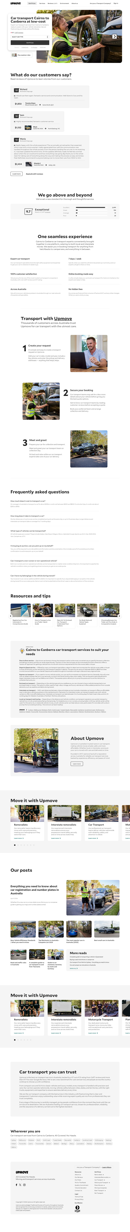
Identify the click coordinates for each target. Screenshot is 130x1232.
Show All (73, 968)
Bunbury (98, 712)
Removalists (98, 1174)
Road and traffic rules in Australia (18, 964)
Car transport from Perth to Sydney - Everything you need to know (89, 962)
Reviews (52, 3)
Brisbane (44, 710)
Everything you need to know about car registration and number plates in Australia (35, 889)
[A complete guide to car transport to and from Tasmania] (37, 954)
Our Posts (78, 1180)
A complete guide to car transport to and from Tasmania (36, 965)
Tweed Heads (65, 710)
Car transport (99, 1180)
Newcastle (73, 710)
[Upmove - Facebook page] (16, 1185)
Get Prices (32, 3)
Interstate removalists (102, 1177)
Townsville (34, 712)
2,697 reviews (19, 32)
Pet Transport (99, 1193)
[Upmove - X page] (20, 1185)
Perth (50, 710)
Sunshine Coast (90, 710)
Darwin (50, 712)
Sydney (30, 710)
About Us (78, 1174)
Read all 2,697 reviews (34, 174)
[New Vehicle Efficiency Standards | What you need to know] (23, 929)
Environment (64, 3)
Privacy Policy (79, 1199)
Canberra (81, 710)
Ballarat (55, 712)
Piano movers (99, 1185)
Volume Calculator (80, 1188)
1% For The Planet (80, 1182)
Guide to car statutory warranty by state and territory (55, 966)
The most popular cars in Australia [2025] (75, 941)
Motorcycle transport (101, 1182)
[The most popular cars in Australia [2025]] (79, 929)
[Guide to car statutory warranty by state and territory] (56, 954)
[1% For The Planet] (84, 1209)
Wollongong (100, 710)
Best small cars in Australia (104, 940)
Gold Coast (56, 710)
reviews (47, 212)
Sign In (116, 3)
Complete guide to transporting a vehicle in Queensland (86, 957)
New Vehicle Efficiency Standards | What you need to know (23, 941)
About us (75, 3)
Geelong (22, 712)
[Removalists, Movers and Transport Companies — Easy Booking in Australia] (16, 3)
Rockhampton (89, 712)
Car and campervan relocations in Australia (83, 965)
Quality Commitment (81, 1185)
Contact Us (78, 1190)
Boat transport (99, 1190)
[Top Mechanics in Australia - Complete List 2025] (51, 929)
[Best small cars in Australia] (107, 929)
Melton (103, 712)
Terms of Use (79, 1197)
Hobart (28, 712)
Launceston (74, 712)
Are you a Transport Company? (100, 3)
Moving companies (101, 1188)
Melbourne (37, 710)
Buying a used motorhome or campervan (82, 959)
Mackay (81, 712)
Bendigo (62, 712)
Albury (67, 712)
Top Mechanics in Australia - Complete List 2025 (48, 941)
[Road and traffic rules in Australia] (18, 954)
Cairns (31, 1144)
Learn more (77, 764)
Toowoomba (43, 712)
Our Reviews (79, 1177)
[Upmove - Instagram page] (24, 1185)
